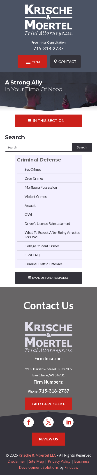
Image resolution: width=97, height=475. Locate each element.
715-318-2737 (48, 48)
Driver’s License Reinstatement (47, 223)
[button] (32, 62)
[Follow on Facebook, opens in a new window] (28, 422)
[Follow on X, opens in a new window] (48, 422)
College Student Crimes (42, 246)
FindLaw (71, 467)
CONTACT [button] (67, 61)
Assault (30, 205)
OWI (28, 214)
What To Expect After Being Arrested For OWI (52, 234)
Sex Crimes (33, 169)
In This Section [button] (49, 121)
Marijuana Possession (41, 187)
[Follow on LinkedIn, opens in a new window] (68, 422)
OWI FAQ (32, 255)
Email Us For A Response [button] (50, 278)
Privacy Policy (59, 461)
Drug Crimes (34, 178)
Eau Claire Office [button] (48, 404)
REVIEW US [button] (48, 439)
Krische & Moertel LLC (37, 455)
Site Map (36, 461)
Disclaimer (16, 461)
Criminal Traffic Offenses (43, 264)
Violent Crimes (36, 196)
